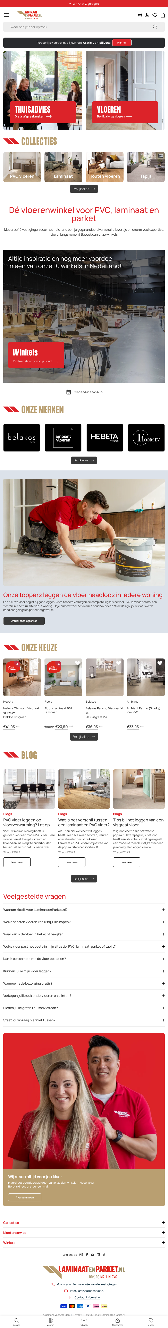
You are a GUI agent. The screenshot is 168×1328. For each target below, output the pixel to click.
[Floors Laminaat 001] (63, 677)
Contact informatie (87, 1297)
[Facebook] (87, 1254)
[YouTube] (92, 1254)
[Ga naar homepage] (29, 15)
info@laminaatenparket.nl (87, 1291)
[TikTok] (104, 1254)
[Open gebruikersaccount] (147, 15)
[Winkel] (140, 15)
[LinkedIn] (98, 1254)
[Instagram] (81, 1254)
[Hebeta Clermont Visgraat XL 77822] (22, 677)
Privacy (78, 1315)
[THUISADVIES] (42, 90)
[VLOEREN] (125, 90)
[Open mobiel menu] (6, 15)
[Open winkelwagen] (163, 15)
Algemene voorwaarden (56, 1315)
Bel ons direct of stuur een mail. (28, 1186)
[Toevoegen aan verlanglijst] (36, 663)
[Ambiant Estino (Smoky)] (146, 677)
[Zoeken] (155, 26)
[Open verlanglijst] (154, 15)
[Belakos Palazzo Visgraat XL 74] (105, 677)
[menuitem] (17, 1322)
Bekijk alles (81, 189)
